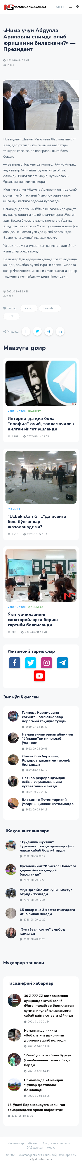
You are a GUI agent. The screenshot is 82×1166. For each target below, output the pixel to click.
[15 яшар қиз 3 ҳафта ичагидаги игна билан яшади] (10, 913)
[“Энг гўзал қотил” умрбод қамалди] (10, 933)
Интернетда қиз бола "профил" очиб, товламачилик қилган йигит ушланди (41, 424)
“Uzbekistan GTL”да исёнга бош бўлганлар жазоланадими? (37, 521)
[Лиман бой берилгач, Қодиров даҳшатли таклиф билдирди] (13, 759)
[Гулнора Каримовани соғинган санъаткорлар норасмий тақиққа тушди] (13, 716)
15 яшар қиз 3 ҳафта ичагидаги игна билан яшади (47, 911)
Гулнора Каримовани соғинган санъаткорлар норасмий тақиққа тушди (44, 716)
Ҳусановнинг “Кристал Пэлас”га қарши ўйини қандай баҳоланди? (48, 870)
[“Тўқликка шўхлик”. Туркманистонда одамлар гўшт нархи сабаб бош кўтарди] (10, 845)
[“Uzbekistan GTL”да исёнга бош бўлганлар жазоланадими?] (41, 477)
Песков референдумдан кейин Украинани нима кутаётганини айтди (43, 782)
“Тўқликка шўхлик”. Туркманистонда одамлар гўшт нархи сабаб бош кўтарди (47, 846)
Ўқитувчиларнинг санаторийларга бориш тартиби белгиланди (33, 620)
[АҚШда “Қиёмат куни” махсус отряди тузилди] (10, 893)
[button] (63, 7)
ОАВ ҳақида (34, 1148)
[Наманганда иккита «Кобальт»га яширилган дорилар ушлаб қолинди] (14, 1035)
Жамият (33, 1143)
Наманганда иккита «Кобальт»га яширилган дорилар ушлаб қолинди (45, 1035)
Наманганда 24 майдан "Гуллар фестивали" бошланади (43, 1085)
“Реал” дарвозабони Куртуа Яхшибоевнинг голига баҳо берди (47, 1060)
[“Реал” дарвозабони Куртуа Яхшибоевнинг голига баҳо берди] (14, 1059)
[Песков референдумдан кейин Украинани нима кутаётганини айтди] (13, 781)
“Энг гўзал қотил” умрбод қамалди (42, 931)
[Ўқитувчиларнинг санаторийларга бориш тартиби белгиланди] (41, 575)
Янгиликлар (16, 1143)
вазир (29, 308)
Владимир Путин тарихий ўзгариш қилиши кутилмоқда (47, 801)
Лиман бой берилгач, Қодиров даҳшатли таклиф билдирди (46, 760)
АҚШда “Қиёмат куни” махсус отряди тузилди (46, 892)
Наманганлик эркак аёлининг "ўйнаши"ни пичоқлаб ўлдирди (47, 738)
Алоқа (51, 1148)
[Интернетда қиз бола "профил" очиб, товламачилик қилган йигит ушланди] (41, 383)
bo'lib (11, 316)
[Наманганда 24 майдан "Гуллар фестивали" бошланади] (14, 1084)
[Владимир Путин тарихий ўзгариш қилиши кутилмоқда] (13, 803)
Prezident (50, 308)
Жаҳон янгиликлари (56, 1143)
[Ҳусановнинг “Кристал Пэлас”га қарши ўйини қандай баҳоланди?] (10, 869)
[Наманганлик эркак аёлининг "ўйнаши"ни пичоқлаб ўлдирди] (13, 737)
